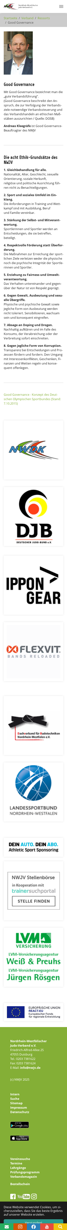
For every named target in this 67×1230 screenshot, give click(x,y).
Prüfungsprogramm (25, 1172)
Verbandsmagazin (23, 1177)
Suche (14, 1099)
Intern (15, 1094)
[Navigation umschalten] (61, 6)
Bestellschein (20, 1184)
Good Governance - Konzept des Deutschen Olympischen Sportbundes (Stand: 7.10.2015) (32, 399)
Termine (16, 1163)
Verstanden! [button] (33, 1223)
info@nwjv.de (30, 1068)
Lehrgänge (18, 1168)
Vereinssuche (20, 1159)
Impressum (18, 1108)
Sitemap (16, 1103)
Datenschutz (19, 1112)
